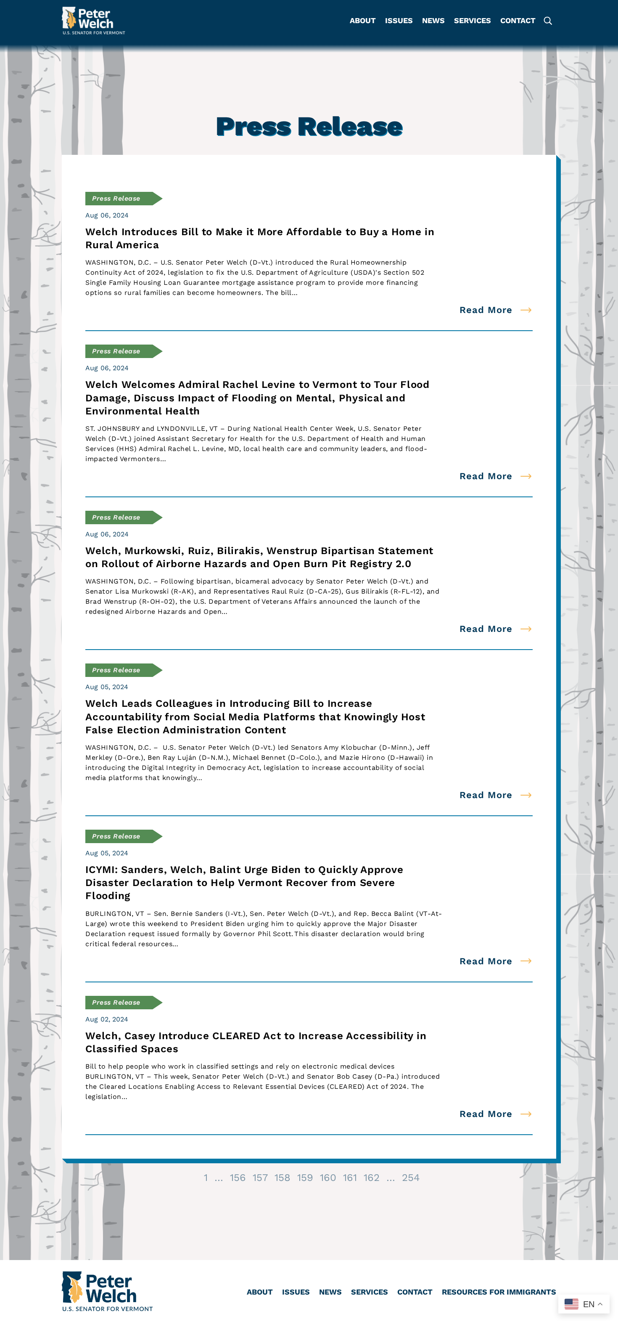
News (433, 21)
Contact (518, 21)
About (363, 21)
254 (411, 1177)
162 (372, 1177)
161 (350, 1177)
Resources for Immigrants (499, 1292)
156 (238, 1177)
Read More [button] (486, 310)
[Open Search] (547, 20)
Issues (399, 21)
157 (260, 1177)
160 (328, 1177)
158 (283, 1177)
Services (472, 21)
